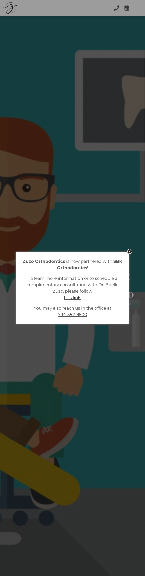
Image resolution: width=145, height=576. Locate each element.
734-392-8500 (72, 314)
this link (72, 297)
